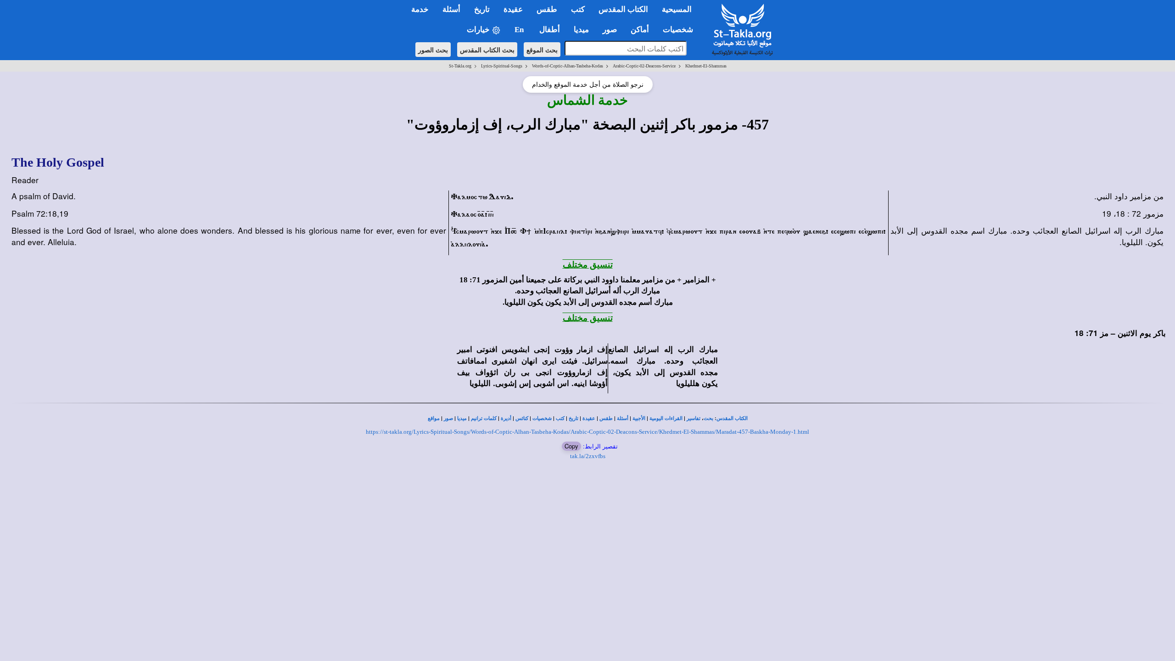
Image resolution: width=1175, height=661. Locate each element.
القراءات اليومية (666, 418)
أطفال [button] (549, 29)
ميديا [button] (581, 29)
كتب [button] (578, 9)
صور (448, 418)
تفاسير (693, 418)
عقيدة (588, 418)
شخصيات (542, 418)
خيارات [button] (479, 29)
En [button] (520, 29)
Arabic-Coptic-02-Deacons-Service (644, 65)
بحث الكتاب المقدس (487, 49)
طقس (606, 418)
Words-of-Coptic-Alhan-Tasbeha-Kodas (567, 65)
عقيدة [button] (513, 9)
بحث (708, 418)
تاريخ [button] (482, 9)
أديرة (506, 418)
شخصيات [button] (681, 29)
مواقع (434, 418)
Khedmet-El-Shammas (706, 65)
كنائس (521, 418)
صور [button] (610, 29)
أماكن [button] (640, 29)
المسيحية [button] (677, 9)
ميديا (462, 418)
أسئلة (622, 418)
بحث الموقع (542, 49)
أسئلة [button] (451, 9)
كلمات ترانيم (484, 418)
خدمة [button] (420, 9)
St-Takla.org (460, 65)
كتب (560, 418)
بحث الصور (433, 49)
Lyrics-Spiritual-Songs (501, 65)
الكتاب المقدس (732, 418)
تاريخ (573, 418)
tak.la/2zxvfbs (587, 456)
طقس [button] (547, 9)
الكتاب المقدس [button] (623, 9)
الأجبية (638, 418)
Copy (571, 446)
